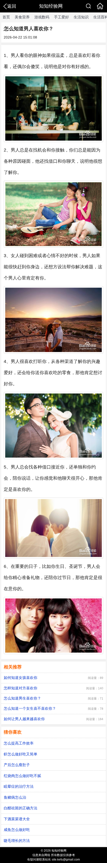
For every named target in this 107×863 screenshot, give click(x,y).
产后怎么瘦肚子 (17, 765)
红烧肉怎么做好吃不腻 (22, 776)
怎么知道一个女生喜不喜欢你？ (30, 708)
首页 (6, 17)
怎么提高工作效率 (19, 743)
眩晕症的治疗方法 (19, 786)
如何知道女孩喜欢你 (20, 677)
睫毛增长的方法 (17, 840)
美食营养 (22, 17)
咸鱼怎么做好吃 (17, 829)
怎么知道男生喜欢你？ (22, 698)
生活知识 (81, 17)
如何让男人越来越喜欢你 (24, 719)
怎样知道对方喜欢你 (20, 688)
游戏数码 (41, 17)
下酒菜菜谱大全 (17, 819)
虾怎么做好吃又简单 (20, 754)
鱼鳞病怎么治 (15, 797)
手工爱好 (61, 17)
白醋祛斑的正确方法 (20, 808)
